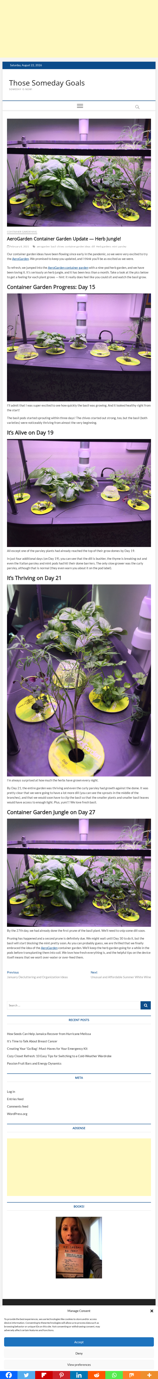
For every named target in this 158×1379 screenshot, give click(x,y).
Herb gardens (103, 246)
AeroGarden (20, 259)
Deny (79, 1353)
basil (53, 246)
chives (60, 246)
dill (93, 246)
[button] (152, 1311)
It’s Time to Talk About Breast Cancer (32, 1041)
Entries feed (15, 1099)
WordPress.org (17, 1114)
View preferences (79, 1364)
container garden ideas (77, 246)
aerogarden (43, 246)
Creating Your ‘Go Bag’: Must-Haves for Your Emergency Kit (47, 1048)
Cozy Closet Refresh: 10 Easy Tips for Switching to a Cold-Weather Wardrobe (59, 1056)
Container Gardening (22, 231)
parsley (122, 246)
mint (114, 246)
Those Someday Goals (47, 82)
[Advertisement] (79, 29)
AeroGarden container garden (68, 267)
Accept (79, 1342)
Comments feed (17, 1106)
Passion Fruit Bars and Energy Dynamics (34, 1063)
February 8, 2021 (19, 246)
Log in (11, 1091)
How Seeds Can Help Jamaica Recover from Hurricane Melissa (49, 1034)
